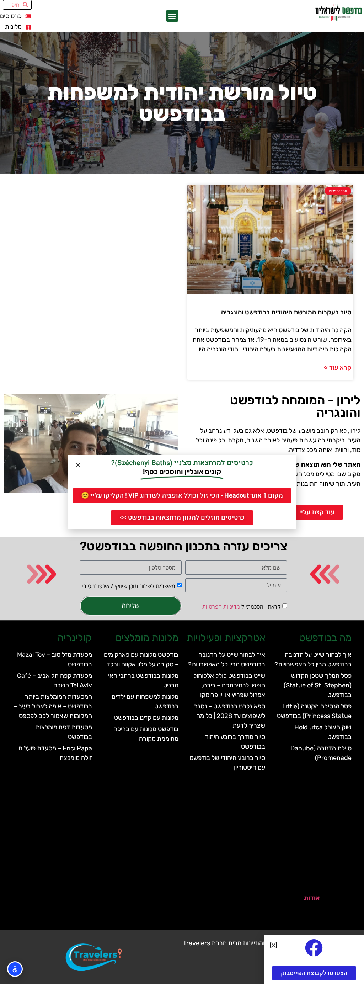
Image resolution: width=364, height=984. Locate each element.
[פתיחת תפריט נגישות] (15, 969)
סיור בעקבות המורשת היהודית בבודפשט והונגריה (286, 312)
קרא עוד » (338, 368)
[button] (172, 16)
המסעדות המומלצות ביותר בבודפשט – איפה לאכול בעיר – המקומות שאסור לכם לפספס (53, 706)
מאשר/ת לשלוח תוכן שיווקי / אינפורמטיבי (128, 586)
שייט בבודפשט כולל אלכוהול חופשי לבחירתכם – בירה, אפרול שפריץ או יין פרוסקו (229, 685)
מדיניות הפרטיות (221, 607)
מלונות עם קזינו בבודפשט (146, 718)
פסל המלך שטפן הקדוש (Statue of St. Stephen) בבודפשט (318, 685)
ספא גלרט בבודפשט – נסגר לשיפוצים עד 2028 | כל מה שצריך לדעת (229, 715)
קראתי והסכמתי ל (241, 607)
